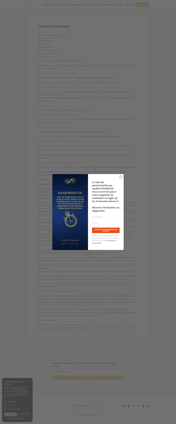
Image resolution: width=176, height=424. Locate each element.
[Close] (121, 177)
